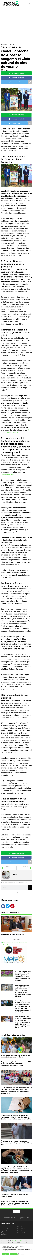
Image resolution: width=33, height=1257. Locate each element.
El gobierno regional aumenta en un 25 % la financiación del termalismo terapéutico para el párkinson (16, 1063)
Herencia (19, 1231)
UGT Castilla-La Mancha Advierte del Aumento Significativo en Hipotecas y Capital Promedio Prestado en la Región (16, 1117)
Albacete (3, 1227)
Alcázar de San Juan (6, 1229)
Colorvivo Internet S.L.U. (18, 1241)
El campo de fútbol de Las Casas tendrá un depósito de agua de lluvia (15, 1056)
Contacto (12, 1219)
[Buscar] (30, 887)
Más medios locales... (23, 1233)
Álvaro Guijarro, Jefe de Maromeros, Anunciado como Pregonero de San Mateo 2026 (16, 1143)
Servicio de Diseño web (23, 1217)
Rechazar (13, 1254)
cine (8, 882)
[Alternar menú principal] (29, 4)
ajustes (15, 1251)
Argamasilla (4, 1231)
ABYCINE (5, 882)
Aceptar (5, 1254)
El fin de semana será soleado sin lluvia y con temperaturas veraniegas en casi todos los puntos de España (23, 975)
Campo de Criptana (6, 1233)
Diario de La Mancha (23, 1229)
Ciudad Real (4, 1234)
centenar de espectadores (11, 475)
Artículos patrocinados (9, 1217)
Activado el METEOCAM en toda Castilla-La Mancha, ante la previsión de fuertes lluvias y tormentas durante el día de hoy (23, 1006)
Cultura (4, 44)
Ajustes (22, 1254)
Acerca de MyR (20, 1219)
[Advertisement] (16, 24)
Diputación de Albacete (14, 882)
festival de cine (23, 882)
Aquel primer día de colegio (12, 934)
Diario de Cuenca (22, 1227)
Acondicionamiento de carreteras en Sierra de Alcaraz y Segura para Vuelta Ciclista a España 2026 (15, 1203)
